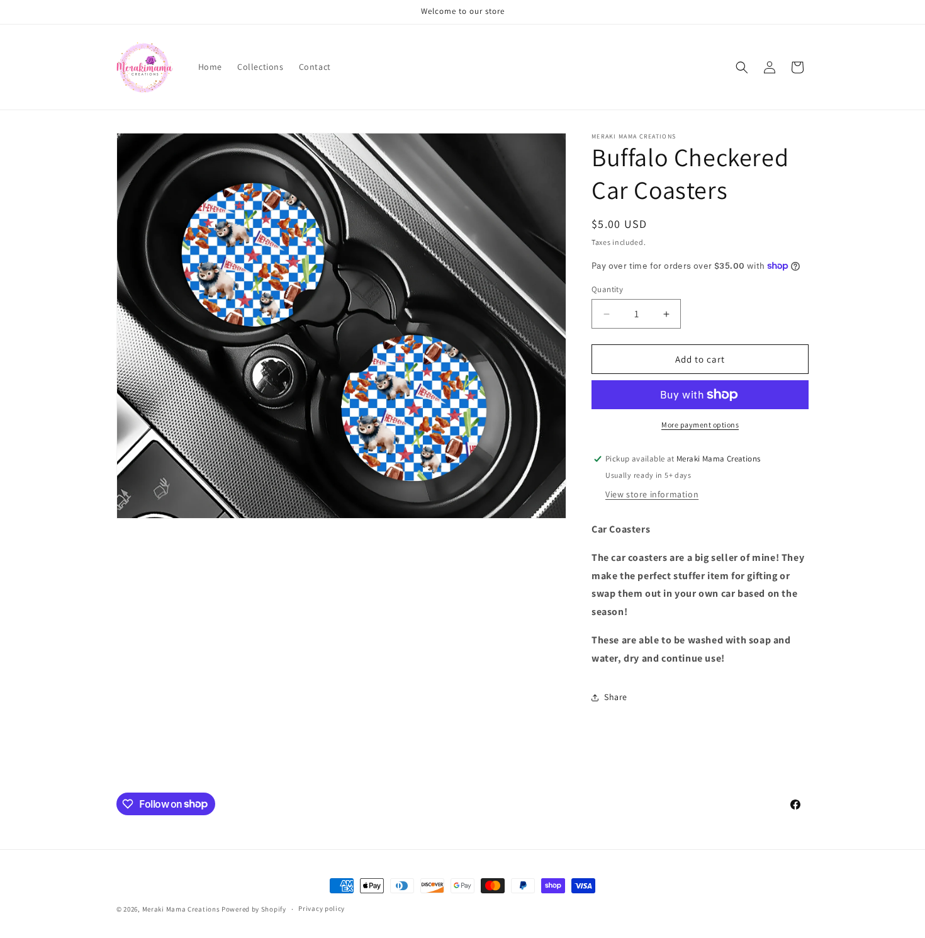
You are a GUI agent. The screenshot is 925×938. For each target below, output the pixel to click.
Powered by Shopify (253, 909)
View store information (651, 494)
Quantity (607, 289)
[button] (742, 67)
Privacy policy (321, 908)
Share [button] (615, 697)
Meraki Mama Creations (181, 909)
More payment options (700, 424)
